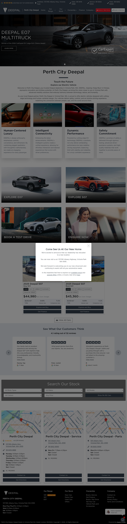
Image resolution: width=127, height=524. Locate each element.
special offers (52, 275)
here (78, 275)
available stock (76, 272)
